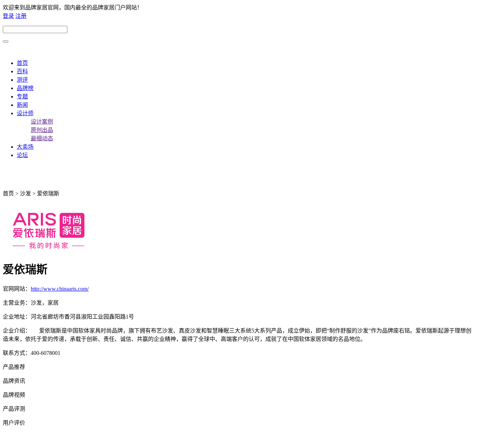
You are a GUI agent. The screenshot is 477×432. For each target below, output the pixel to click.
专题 (22, 96)
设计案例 (42, 122)
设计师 (25, 113)
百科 (22, 71)
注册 (21, 16)
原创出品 (42, 130)
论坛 (22, 155)
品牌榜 (25, 88)
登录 (8, 16)
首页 (22, 63)
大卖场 (25, 147)
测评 (22, 80)
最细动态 (42, 138)
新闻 (22, 105)
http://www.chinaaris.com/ (60, 289)
